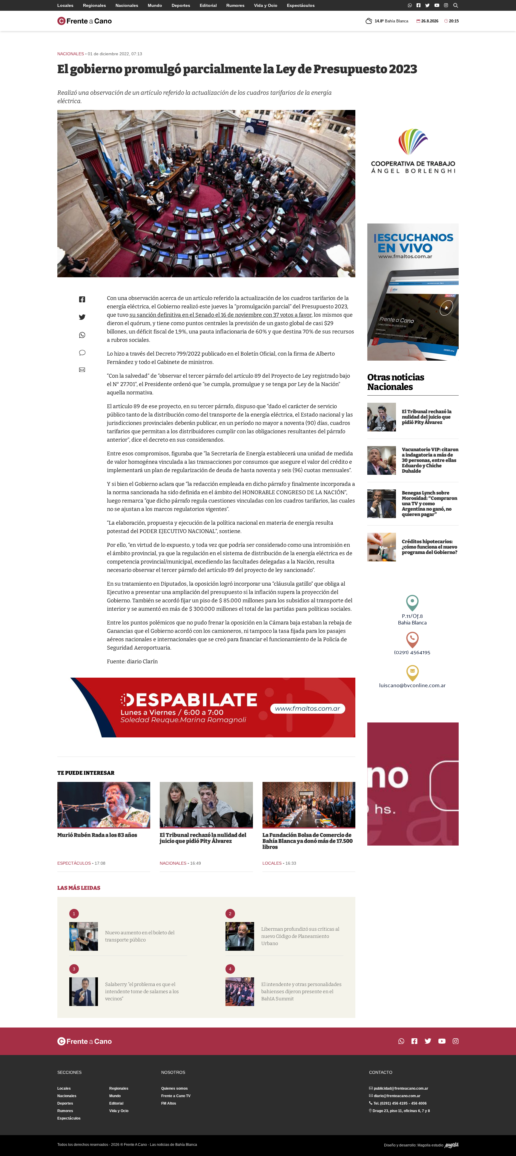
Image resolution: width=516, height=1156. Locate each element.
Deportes (181, 5)
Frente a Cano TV (176, 1096)
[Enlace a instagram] (446, 5)
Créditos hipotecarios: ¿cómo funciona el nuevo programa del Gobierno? (429, 547)
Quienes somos (174, 1088)
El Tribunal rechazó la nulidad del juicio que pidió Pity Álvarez (427, 417)
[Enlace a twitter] (427, 5)
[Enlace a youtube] (436, 5)
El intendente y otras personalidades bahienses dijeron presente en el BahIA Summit (301, 992)
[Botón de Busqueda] (456, 5)
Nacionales (127, 5)
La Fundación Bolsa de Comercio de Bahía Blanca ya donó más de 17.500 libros (307, 841)
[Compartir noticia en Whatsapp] (82, 335)
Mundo (155, 5)
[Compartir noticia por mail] (82, 370)
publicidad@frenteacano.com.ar (401, 1088)
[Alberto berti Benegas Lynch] (381, 503)
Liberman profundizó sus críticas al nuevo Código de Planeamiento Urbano (300, 936)
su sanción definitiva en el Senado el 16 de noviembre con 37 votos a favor (220, 315)
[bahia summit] (239, 991)
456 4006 (419, 1103)
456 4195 (400, 1103)
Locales (65, 5)
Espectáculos (301, 5)
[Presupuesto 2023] (206, 193)
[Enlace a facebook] (418, 5)
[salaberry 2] (83, 991)
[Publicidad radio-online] (413, 292)
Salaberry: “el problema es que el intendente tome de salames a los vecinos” (142, 992)
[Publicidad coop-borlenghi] (413, 150)
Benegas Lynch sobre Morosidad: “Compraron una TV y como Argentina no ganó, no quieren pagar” (429, 503)
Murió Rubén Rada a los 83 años (97, 835)
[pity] (381, 417)
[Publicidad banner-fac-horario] (413, 784)
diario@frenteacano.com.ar (397, 1096)
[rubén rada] (103, 804)
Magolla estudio (430, 1145)
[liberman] (239, 936)
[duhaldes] (381, 460)
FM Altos (168, 1103)
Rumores (235, 5)
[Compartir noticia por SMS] (82, 353)
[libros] (308, 804)
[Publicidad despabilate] (206, 707)
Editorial (208, 5)
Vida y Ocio (265, 5)
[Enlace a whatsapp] (410, 5)
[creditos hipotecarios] (381, 547)
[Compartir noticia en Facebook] (82, 299)
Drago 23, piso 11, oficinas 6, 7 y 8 (401, 1111)
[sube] (83, 936)
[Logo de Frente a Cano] (84, 21)
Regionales (94, 5)
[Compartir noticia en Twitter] (82, 317)
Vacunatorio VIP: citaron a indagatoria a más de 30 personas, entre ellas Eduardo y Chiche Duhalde (430, 460)
